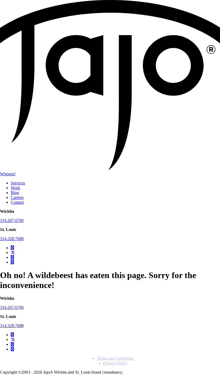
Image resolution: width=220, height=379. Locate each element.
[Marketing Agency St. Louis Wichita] (110, 169)
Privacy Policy (115, 363)
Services (18, 183)
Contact (17, 202)
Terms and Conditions (115, 358)
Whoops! (8, 174)
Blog (15, 192)
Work (15, 187)
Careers (17, 197)
